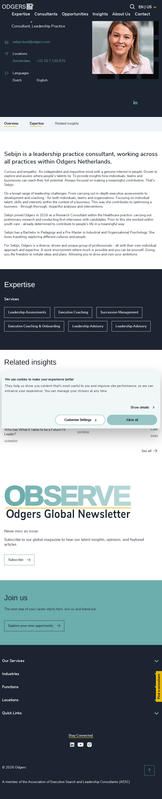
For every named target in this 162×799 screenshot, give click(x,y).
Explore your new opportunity (30, 625)
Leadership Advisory (87, 326)
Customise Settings (77, 420)
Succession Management (119, 312)
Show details (140, 407)
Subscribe (15, 559)
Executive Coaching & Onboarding (34, 326)
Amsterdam (21, 61)
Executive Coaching (73, 312)
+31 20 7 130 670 (51, 61)
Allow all (132, 420)
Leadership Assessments (27, 312)
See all (146, 451)
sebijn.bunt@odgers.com (31, 42)
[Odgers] (18, 7)
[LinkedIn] (135, 103)
